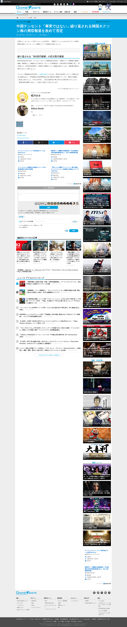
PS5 (46, 600)
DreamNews (74, 621)
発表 (59, 603)
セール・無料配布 (62, 600)
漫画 (75, 12)
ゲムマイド (106, 12)
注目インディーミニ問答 (23, 609)
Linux (33, 605)
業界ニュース (61, 605)
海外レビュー (20, 607)
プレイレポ (20, 603)
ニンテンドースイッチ (50, 609)
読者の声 (67, 12)
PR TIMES (67, 621)
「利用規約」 (38, 212)
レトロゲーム (75, 600)
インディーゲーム (36, 607)
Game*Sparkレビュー (22, 600)
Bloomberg (22, 135)
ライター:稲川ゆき (63, 88)
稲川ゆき (36, 95)
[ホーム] (17, 17)
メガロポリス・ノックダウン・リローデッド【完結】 (104, 604)
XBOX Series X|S (49, 603)
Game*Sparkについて (21, 619)
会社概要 (57, 619)
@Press (80, 621)
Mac (33, 603)
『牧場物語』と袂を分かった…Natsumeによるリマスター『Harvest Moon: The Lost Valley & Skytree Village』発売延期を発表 (47, 270)
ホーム (19, 12)
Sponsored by (70, 183)
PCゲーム (36, 12)
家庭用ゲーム (47, 12)
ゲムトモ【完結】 (103, 610)
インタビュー (20, 605)
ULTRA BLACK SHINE (104, 608)
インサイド (84, 12)
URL (34, 115)
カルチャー (74, 598)
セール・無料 (58, 12)
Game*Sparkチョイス (90, 603)
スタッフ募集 (61, 621)
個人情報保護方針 (64, 619)
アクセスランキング (22, 14)
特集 (26, 12)
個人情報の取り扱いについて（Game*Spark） (80, 619)
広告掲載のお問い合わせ (47, 619)
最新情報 (59, 598)
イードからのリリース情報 (50, 621)
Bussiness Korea (24, 138)
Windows (34, 600)
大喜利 (87, 600)
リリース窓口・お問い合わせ (34, 619)
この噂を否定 (42, 74)
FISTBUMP (95, 12)
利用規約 (94, 619)
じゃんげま (101, 600)
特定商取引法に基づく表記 (103, 619)
